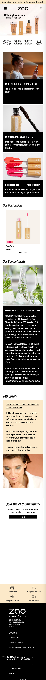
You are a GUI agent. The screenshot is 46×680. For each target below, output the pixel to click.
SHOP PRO (12, 674)
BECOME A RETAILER (15, 669)
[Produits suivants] (42, 230)
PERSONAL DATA (14, 638)
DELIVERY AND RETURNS (16, 642)
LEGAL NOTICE (13, 633)
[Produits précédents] (4, 230)
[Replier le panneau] (32, 658)
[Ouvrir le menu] (5, 8)
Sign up (23, 517)
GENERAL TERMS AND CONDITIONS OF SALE (22, 647)
